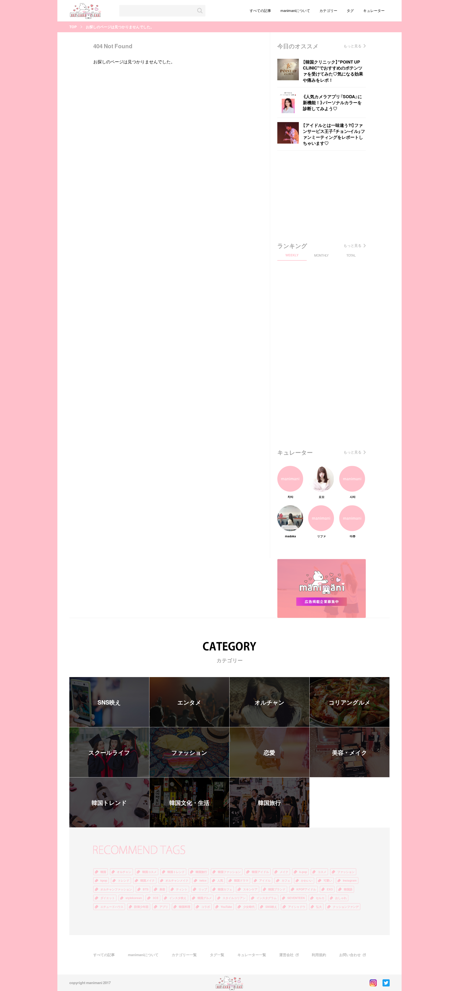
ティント (181, 889)
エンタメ (189, 702)
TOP (73, 27)
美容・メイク (349, 752)
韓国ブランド (276, 889)
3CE (155, 898)
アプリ (163, 907)
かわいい (306, 880)
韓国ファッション (229, 872)
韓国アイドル (260, 872)
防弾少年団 (141, 907)
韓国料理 (184, 907)
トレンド (123, 880)
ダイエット (107, 898)
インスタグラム (267, 898)
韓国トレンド (109, 802)
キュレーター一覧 (251, 955)
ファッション (189, 752)
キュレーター (374, 10)
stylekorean (134, 898)
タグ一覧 (217, 955)
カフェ (286, 880)
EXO (330, 889)
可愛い (327, 880)
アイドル (265, 880)
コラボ (205, 907)
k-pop (303, 872)
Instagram (350, 880)
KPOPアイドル (306, 889)
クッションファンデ (346, 907)
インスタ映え (177, 898)
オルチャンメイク (176, 880)
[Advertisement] (321, 195)
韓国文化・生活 (189, 802)
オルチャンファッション (116, 889)
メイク (284, 872)
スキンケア (250, 889)
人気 (220, 880)
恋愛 (269, 752)
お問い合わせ (350, 955)
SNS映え (109, 702)
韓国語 (348, 889)
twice (203, 880)
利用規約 (319, 955)
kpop (103, 880)
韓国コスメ (149, 872)
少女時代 (249, 907)
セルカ (320, 898)
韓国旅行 (269, 802)
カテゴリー (328, 10)
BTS (145, 889)
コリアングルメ (350, 702)
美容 (162, 889)
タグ (350, 10)
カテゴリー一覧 (184, 955)
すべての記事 (260, 10)
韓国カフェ (225, 889)
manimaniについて (295, 10)
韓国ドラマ (241, 880)
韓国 (103, 872)
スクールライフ (109, 752)
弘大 (319, 907)
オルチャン (269, 702)
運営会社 (286, 955)
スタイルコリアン (234, 898)
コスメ (322, 872)
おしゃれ (341, 898)
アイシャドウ (296, 907)
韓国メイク (147, 880)
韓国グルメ (204, 898)
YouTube (226, 907)
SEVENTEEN (296, 898)
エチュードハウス (111, 907)
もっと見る (352, 45)
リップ (202, 889)
